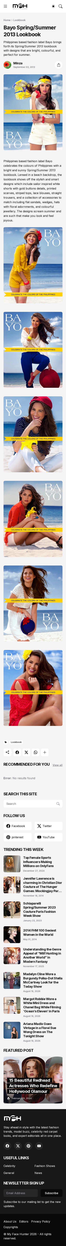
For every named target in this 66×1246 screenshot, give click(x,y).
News (38, 1173)
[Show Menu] (5, 6)
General (9, 1173)
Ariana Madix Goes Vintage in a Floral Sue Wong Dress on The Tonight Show (39, 1030)
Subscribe (51, 1193)
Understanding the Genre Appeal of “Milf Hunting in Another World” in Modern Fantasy (42, 955)
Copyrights (11, 1227)
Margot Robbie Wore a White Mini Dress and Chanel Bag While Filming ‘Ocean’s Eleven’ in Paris (42, 1005)
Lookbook (19, 20)
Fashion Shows (44, 1166)
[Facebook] (17, 752)
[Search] (60, 6)
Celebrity (9, 1166)
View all (57, 765)
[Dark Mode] (53, 6)
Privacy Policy (40, 1221)
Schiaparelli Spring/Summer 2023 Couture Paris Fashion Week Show (39, 909)
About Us (10, 1221)
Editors (23, 1221)
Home (7, 20)
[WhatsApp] (35, 752)
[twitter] (18, 1146)
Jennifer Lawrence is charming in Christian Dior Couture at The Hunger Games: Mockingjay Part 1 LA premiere (42, 885)
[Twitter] (26, 752)
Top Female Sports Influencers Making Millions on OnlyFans (38, 862)
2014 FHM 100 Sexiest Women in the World (39, 932)
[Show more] (45, 752)
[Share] (58, 65)
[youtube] (39, 1146)
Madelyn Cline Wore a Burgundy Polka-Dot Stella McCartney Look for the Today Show (42, 980)
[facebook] (7, 1146)
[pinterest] (28, 1146)
